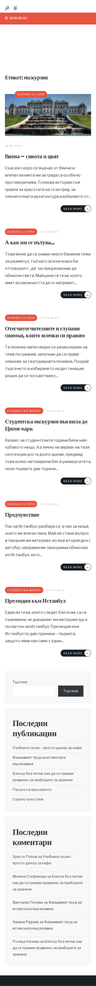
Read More (77, 208)
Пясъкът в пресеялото (32, 789)
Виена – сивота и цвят (32, 156)
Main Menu (18, 18)
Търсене (20, 682)
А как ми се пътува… (30, 242)
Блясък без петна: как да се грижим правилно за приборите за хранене (48, 883)
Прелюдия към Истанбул (35, 600)
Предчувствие (22, 514)
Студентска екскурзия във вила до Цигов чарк (46, 424)
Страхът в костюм (28, 799)
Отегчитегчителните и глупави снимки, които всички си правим (45, 331)
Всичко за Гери (31, 94)
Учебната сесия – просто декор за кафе (47, 748)
